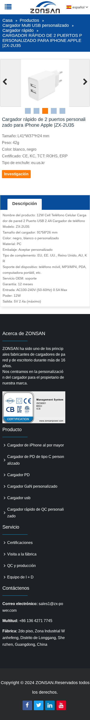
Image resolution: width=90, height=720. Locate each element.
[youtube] (61, 705)
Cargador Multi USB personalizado (35, 25)
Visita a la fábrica (21, 554)
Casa (7, 20)
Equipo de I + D (20, 577)
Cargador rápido (18, 30)
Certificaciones (20, 543)
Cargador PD (18, 475)
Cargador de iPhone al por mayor (35, 445)
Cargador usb (18, 498)
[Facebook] (27, 705)
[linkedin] (50, 705)
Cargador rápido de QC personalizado (35, 512)
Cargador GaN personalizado (32, 486)
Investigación (16, 174)
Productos (29, 20)
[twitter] (38, 705)
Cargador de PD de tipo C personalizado (35, 460)
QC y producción (21, 566)
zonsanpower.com (34, 10)
